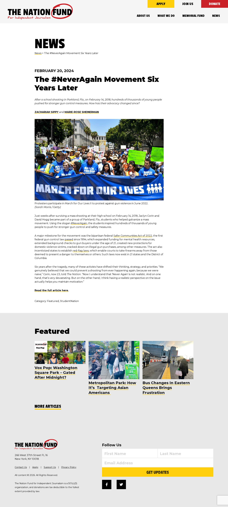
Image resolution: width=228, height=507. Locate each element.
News (216, 16)
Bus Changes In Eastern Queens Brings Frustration (166, 388)
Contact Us (21, 467)
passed (69, 239)
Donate (214, 4)
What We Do (166, 16)
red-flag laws (81, 250)
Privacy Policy (68, 467)
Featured (53, 301)
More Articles (48, 406)
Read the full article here (51, 290)
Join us (187, 4)
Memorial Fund (193, 16)
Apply (160, 4)
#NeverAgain (79, 223)
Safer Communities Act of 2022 (133, 235)
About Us (143, 16)
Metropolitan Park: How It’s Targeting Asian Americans (112, 388)
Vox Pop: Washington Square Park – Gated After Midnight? (56, 372)
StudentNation (69, 301)
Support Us (50, 467)
